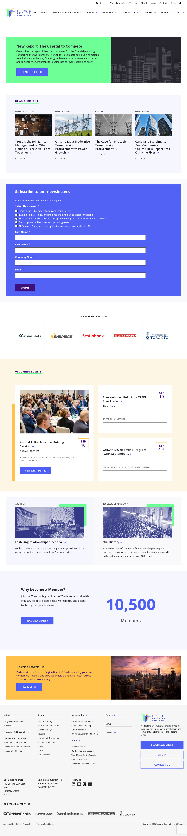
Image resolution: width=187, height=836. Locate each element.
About (144, 3)
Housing (41, 733)
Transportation (44, 754)
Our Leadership (78, 746)
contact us (162, 764)
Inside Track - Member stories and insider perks (45, 211)
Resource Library (45, 721)
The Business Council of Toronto (162, 12)
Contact (163, 3)
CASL (18, 824)
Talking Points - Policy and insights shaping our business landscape (56, 214)
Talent (40, 746)
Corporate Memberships (82, 721)
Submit (25, 287)
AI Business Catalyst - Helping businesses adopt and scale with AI (54, 226)
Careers (109, 732)
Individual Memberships (81, 725)
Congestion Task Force (13, 721)
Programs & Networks (65, 12)
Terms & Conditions (45, 824)
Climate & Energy (45, 729)
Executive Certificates (13, 751)
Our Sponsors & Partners (82, 751)
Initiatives (39, 12)
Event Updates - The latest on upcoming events (45, 222)
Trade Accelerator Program (15, 738)
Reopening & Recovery (47, 742)
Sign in (174, 3)
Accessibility (9, 824)
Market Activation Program (15, 742)
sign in (162, 755)
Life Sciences (9, 725)
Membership (128, 12)
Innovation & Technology (48, 738)
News (153, 3)
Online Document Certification (84, 733)
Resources (108, 12)
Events (90, 12)
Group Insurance (78, 729)
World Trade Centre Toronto (123, 3)
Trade (40, 750)
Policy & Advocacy (79, 759)
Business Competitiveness (49, 725)
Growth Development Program (17, 746)
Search (103, 3)
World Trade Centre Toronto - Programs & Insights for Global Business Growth (62, 218)
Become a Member (37, 620)
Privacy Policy (28, 824)
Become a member (162, 744)
